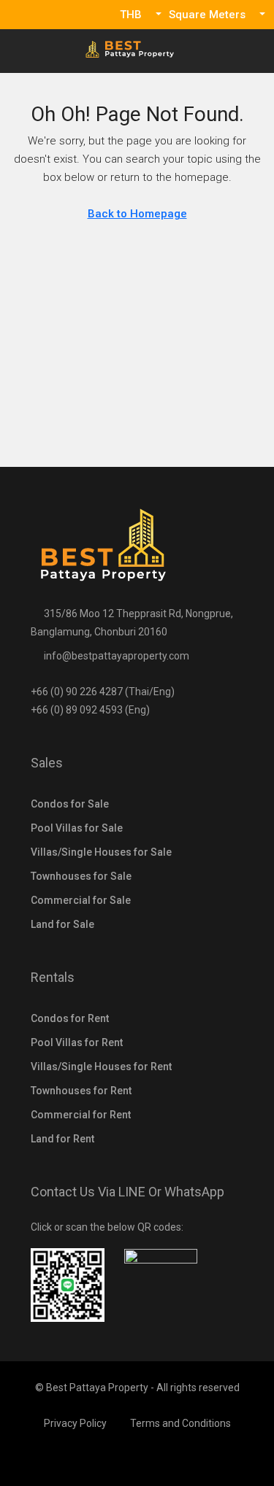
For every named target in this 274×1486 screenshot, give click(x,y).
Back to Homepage (137, 213)
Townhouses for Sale (81, 876)
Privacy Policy (75, 1423)
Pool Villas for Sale (77, 828)
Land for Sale (62, 924)
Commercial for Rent (81, 1115)
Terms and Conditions (180, 1423)
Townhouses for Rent (81, 1090)
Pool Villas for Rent (77, 1042)
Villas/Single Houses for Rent (101, 1066)
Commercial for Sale (81, 900)
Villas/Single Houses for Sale (101, 852)
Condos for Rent (70, 1018)
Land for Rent (62, 1139)
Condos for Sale (70, 804)
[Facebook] (137, 1459)
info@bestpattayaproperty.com (116, 656)
